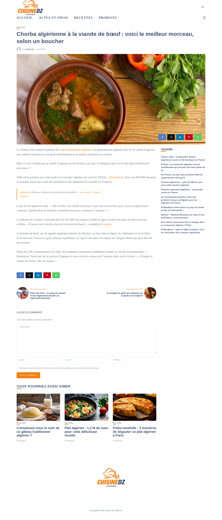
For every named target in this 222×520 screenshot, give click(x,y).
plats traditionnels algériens (76, 149)
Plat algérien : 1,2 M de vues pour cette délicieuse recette (86, 431)
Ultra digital (128, 510)
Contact (107, 493)
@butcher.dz (116, 177)
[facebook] (162, 137)
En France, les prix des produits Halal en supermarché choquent (182, 176)
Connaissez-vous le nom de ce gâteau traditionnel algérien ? (38, 431)
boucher (106, 224)
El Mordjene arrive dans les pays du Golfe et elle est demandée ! (182, 209)
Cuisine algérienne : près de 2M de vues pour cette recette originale (181, 183)
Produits (108, 17)
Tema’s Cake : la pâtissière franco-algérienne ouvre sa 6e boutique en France (183, 158)
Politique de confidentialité (125, 493)
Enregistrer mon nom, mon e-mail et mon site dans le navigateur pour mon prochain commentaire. (60, 368)
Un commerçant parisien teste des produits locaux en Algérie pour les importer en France (179, 200)
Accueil (25, 17)
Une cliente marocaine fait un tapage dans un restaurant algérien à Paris (183, 223)
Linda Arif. (30, 49)
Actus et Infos (53, 17)
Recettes (83, 17)
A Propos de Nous (93, 493)
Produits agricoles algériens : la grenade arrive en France (182, 191)
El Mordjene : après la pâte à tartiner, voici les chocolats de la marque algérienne (182, 231)
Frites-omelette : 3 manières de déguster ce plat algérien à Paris (134, 431)
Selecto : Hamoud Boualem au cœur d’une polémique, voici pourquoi (182, 216)
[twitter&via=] (171, 137)
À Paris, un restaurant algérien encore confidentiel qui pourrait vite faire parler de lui (183, 167)
